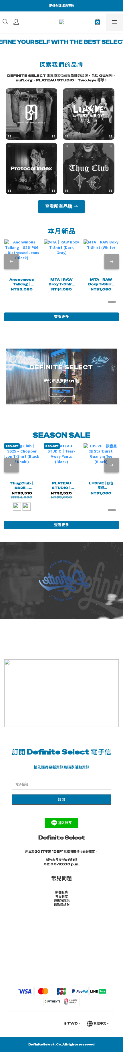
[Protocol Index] (33, 168)
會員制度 (61, 896)
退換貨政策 (62, 900)
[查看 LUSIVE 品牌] (90, 114)
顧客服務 (61, 892)
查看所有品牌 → (61, 206)
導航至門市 (61, 391)
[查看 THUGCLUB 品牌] (90, 168)
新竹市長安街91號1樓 (61, 860)
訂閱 (61, 799)
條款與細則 (62, 905)
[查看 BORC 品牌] (33, 114)
